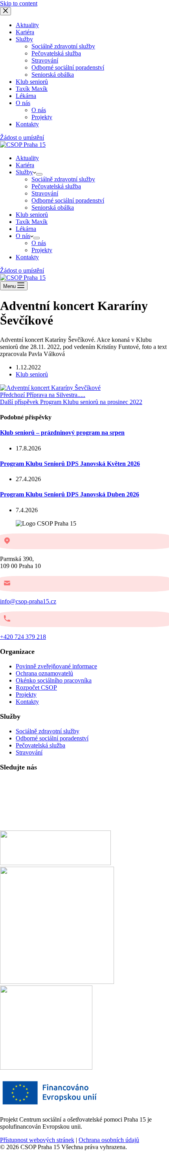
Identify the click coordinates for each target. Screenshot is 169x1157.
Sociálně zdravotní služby (63, 179)
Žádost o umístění (22, 270)
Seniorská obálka (52, 207)
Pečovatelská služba (56, 186)
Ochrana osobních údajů (109, 1140)
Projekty (41, 250)
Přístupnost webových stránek (37, 1140)
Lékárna (26, 228)
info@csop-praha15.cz (28, 601)
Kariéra (25, 165)
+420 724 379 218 (23, 636)
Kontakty (27, 257)
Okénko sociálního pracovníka (54, 680)
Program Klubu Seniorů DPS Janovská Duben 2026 (69, 494)
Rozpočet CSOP (36, 687)
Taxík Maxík (32, 221)
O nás (23, 236)
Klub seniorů (32, 214)
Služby (24, 172)
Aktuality (27, 158)
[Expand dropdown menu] (39, 174)
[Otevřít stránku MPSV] (57, 981)
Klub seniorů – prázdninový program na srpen (62, 432)
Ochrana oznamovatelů (44, 673)
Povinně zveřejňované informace (56, 666)
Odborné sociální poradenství (67, 200)
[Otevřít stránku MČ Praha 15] (55, 863)
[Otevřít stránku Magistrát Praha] (46, 1067)
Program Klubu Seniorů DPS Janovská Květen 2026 (70, 463)
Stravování (44, 193)
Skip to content (18, 3)
